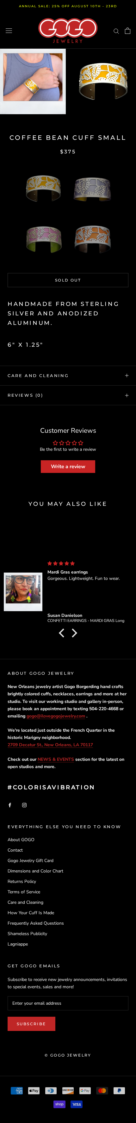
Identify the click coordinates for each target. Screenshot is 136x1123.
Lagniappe (18, 944)
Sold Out (68, 280)
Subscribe (31, 1023)
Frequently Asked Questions (36, 923)
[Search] (116, 31)
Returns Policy (22, 881)
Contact (15, 850)
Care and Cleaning (38, 375)
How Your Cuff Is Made (31, 913)
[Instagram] (24, 804)
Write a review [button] (68, 466)
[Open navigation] (9, 30)
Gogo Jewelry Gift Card (30, 861)
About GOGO (21, 840)
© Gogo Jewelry (68, 1055)
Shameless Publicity (27, 934)
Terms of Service (24, 892)
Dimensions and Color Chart (35, 871)
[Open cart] (127, 31)
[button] (43, 188)
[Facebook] (10, 804)
